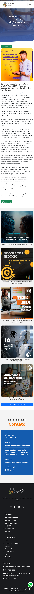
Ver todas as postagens (17, 404)
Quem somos (9, 551)
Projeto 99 (8, 526)
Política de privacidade (17, 591)
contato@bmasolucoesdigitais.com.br (17, 567)
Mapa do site (9, 546)
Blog (6, 554)
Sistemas (8, 531)
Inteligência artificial (11, 518)
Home (7, 541)
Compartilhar (7, 46)
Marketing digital (10, 520)
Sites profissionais (11, 523)
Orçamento (9, 549)
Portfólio (8, 557)
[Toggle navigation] (29, 4)
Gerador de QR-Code (12, 543)
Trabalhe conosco (10, 579)
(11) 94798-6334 (9, 570)
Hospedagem (9, 528)
